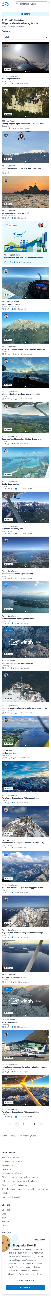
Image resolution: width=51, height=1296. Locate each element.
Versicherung (7, 1165)
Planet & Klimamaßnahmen (14, 1157)
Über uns (6, 1210)
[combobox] (31, 3)
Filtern (27, 14)
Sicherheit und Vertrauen (12, 1161)
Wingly (4, 1136)
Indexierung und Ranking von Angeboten (19, 1181)
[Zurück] (9, 1124)
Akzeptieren (25, 1287)
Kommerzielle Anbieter (12, 1197)
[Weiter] (41, 1124)
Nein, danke (39, 1240)
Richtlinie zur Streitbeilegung (14, 1185)
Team (4, 1218)
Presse (5, 1226)
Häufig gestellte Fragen (12, 1173)
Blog (4, 1214)
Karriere (5, 1222)
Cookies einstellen (25, 1280)
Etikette (5, 1193)
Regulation (6, 1169)
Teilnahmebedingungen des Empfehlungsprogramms (25, 1189)
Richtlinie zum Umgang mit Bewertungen (20, 1177)
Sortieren (6, 31)
